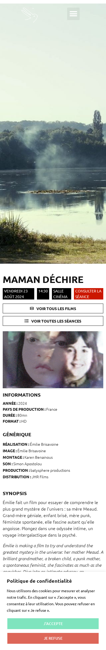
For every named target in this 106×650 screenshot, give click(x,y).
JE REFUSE (53, 638)
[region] (53, 611)
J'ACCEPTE (53, 623)
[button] (73, 14)
